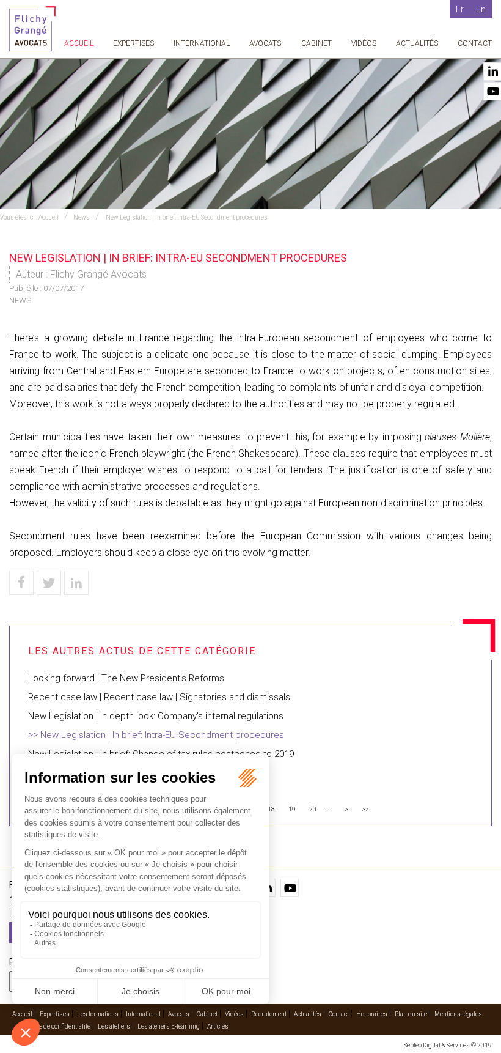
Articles (218, 1026)
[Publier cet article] (49, 583)
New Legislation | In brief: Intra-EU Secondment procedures (186, 217)
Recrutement (269, 1014)
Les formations (98, 1014)
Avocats (265, 43)
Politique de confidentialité (54, 1026)
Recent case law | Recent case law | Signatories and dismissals (159, 697)
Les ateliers (114, 1026)
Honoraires (371, 1014)
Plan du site (411, 1014)
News (81, 217)
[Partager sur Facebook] (21, 583)
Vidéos (363, 43)
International (202, 43)
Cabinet (316, 43)
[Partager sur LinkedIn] (76, 583)
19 (292, 809)
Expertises (133, 43)
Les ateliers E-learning (168, 1026)
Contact (475, 43)
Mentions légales (458, 1014)
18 (271, 809)
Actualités (417, 43)
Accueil (78, 43)
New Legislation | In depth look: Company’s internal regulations (155, 716)
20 (312, 809)
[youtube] (289, 888)
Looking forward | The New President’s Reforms (126, 678)
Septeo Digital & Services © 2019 (448, 1045)
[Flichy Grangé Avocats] (32, 28)
